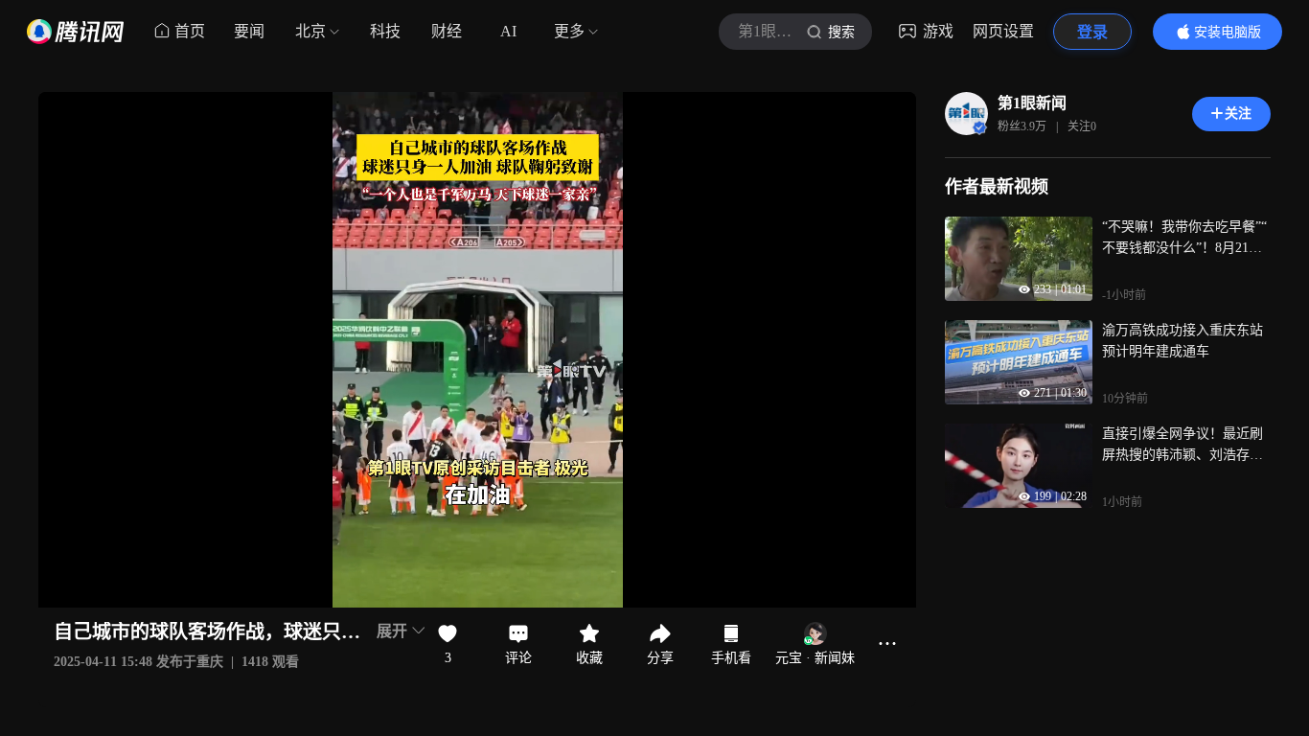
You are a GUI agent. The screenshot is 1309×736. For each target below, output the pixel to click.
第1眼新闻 (1032, 103)
